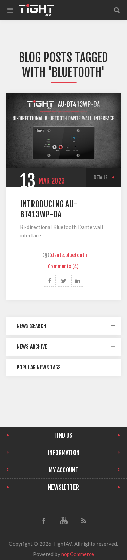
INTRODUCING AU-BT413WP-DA (49, 209)
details (101, 177)
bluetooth (76, 255)
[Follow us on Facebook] (43, 521)
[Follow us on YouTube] (63, 521)
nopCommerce (77, 554)
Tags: (45, 255)
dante (57, 255)
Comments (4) (63, 266)
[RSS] (83, 521)
